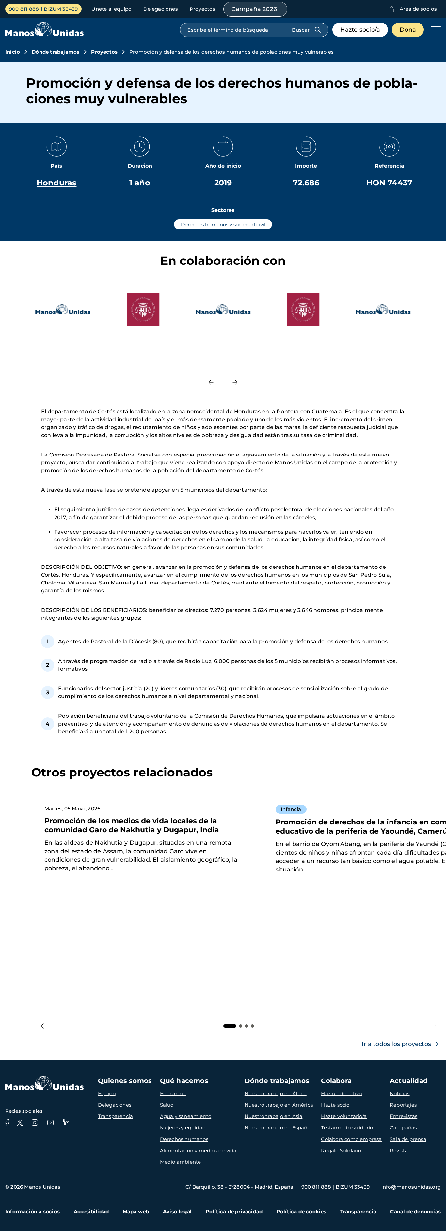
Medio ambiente (180, 1162)
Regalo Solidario (341, 1150)
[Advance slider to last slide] (210, 382)
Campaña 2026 (254, 9)
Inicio (12, 52)
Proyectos (202, 9)
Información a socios (32, 1211)
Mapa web (136, 1211)
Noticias (400, 1093)
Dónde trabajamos (55, 52)
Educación (173, 1093)
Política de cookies (302, 1211)
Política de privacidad (234, 1211)
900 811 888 (24, 9)
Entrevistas (403, 1116)
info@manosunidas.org (411, 1187)
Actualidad (409, 1081)
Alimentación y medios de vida (198, 1150)
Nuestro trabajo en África (276, 1093)
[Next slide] (235, 382)
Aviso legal (177, 1211)
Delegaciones (160, 9)
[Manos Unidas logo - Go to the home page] (44, 34)
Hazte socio (335, 1105)
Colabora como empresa (351, 1139)
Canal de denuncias (415, 1211)
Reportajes (403, 1105)
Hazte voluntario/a (344, 1116)
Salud (167, 1105)
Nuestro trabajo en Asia (274, 1116)
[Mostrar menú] (434, 29)
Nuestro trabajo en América (279, 1105)
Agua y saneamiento (186, 1116)
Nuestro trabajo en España (278, 1128)
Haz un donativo (341, 1093)
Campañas (403, 1128)
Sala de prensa (408, 1139)
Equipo (107, 1093)
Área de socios (418, 9)
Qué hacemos (184, 1081)
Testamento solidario (347, 1128)
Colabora (336, 1081)
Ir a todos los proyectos (396, 1043)
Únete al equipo (111, 9)
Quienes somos (125, 1081)
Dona (408, 29)
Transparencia (115, 1116)
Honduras (56, 182)
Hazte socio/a (360, 29)
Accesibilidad (91, 1211)
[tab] (229, 1026)
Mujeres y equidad (183, 1128)
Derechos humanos (184, 1139)
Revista (399, 1150)
